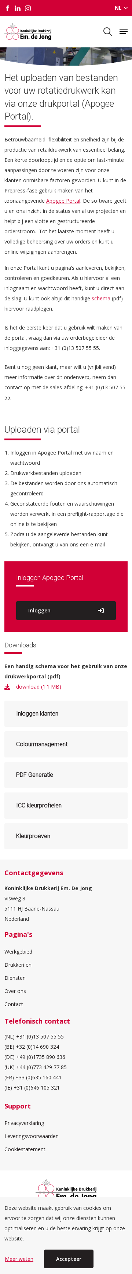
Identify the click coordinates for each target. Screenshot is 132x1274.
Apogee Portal (63, 200)
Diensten (15, 977)
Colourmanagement (41, 744)
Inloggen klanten (37, 713)
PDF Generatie (34, 774)
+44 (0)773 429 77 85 (41, 1067)
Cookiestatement (24, 1149)
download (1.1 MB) (38, 686)
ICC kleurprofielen (39, 805)
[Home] (27, 31)
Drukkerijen (18, 964)
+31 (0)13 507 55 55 (40, 1036)
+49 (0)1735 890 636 (40, 1056)
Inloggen (39, 610)
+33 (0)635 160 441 (38, 1077)
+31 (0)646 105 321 (37, 1087)
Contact (13, 1004)
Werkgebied (18, 951)
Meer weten (19, 1258)
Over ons (15, 990)
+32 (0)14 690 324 (37, 1046)
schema (101, 298)
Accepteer (68, 1258)
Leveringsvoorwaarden (31, 1136)
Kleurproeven (33, 836)
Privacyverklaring (24, 1122)
